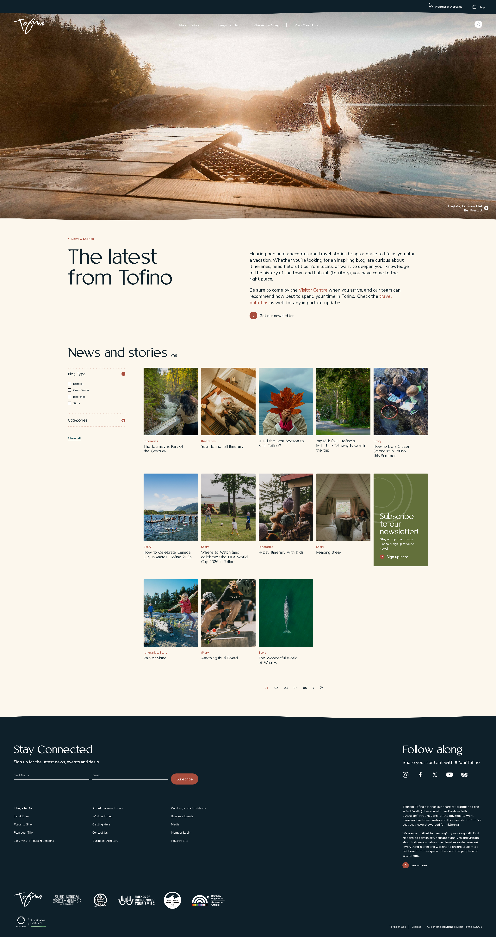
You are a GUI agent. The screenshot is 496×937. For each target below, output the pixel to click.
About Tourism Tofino (107, 808)
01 (267, 688)
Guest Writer (81, 390)
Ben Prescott (473, 210)
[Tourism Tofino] (28, 905)
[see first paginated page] (249, 687)
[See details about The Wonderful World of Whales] (286, 613)
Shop (481, 7)
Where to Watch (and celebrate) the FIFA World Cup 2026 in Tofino (224, 557)
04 (295, 688)
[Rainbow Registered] (208, 900)
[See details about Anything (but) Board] (228, 613)
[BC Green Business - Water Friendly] (172, 900)
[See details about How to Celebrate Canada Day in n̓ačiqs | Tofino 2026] (171, 507)
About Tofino (189, 25)
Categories (78, 420)
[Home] (29, 27)
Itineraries (79, 397)
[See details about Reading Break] (343, 507)
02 (276, 688)
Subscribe (185, 779)
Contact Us (100, 832)
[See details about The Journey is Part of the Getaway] (171, 401)
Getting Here (101, 824)
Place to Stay (23, 824)
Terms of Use (397, 927)
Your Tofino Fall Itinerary (222, 447)
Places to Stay (266, 25)
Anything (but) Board (219, 658)
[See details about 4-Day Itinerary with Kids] (286, 507)
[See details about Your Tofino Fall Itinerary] (228, 401)
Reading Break (329, 553)
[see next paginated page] (313, 687)
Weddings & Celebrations (188, 808)
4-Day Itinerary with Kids (281, 553)
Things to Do (227, 25)
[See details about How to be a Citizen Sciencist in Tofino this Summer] (401, 401)
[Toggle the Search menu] (478, 24)
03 (286, 688)
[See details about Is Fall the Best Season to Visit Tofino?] (286, 401)
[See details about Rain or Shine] (171, 613)
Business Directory (105, 841)
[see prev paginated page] (258, 687)
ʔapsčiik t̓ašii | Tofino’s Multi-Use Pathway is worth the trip (340, 446)
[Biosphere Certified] (31, 922)
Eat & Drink (21, 816)
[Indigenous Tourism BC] (136, 900)
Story (76, 403)
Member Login (180, 832)
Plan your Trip (306, 25)
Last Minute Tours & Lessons (34, 841)
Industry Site (179, 841)
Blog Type (77, 374)
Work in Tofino (102, 816)
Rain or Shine (155, 658)
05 (305, 688)
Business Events (182, 816)
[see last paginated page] (322, 687)
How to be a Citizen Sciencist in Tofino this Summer (392, 451)
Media (175, 824)
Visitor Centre (313, 290)
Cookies (416, 927)
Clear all (74, 438)
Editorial (78, 384)
